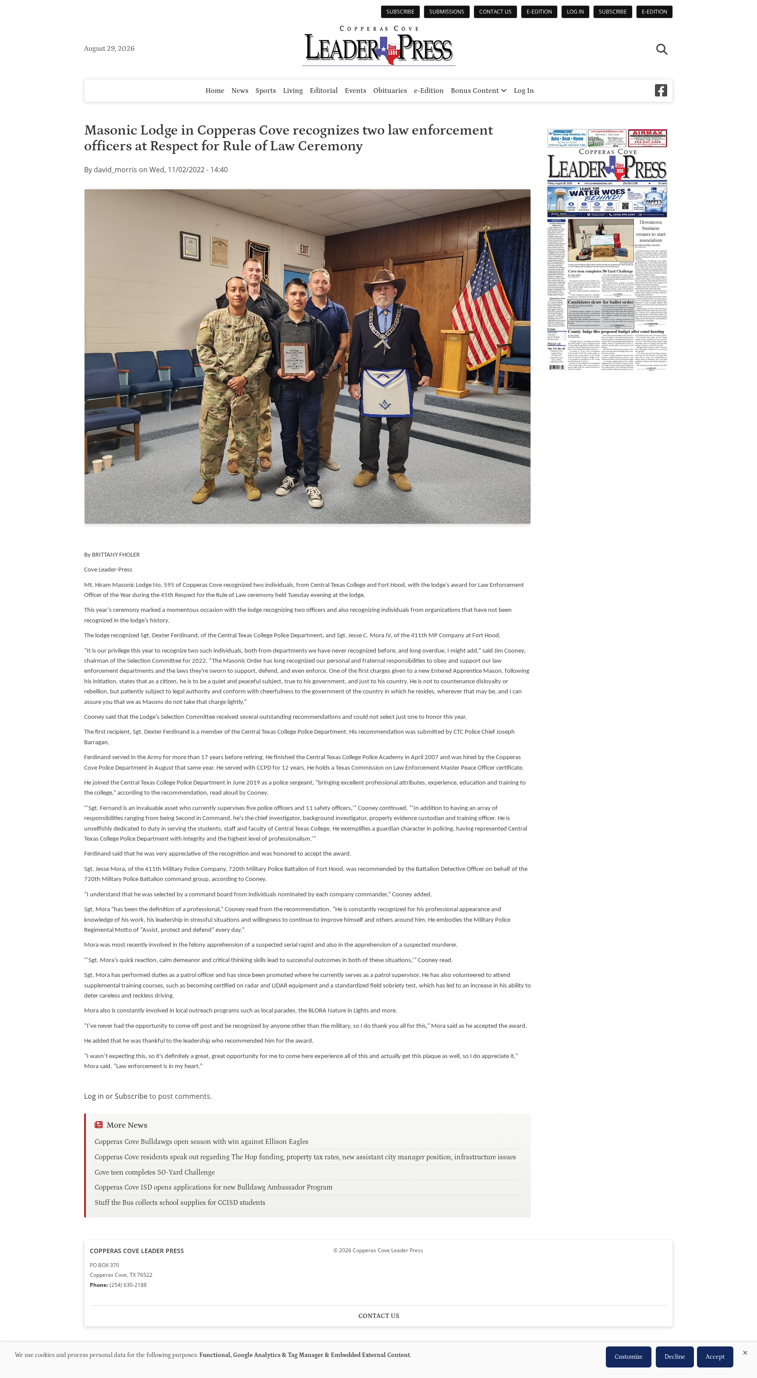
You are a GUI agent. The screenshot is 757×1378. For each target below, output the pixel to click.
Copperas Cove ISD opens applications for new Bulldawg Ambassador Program (214, 1187)
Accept (715, 1356)
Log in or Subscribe (116, 1096)
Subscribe (400, 11)
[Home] (378, 47)
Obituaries (390, 91)
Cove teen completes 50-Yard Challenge (155, 1172)
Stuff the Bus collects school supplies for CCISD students (180, 1203)
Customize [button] (629, 1356)
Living (293, 91)
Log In (575, 11)
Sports (265, 91)
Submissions (446, 11)
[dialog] (378, 1360)
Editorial (324, 91)
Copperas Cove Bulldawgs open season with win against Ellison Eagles (201, 1142)
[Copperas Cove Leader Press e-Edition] (607, 377)
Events (355, 91)
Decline (675, 1356)
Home (214, 91)
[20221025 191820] (308, 356)
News (239, 91)
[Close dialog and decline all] (745, 1351)
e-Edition (539, 11)
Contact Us (495, 11)
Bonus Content (476, 91)
